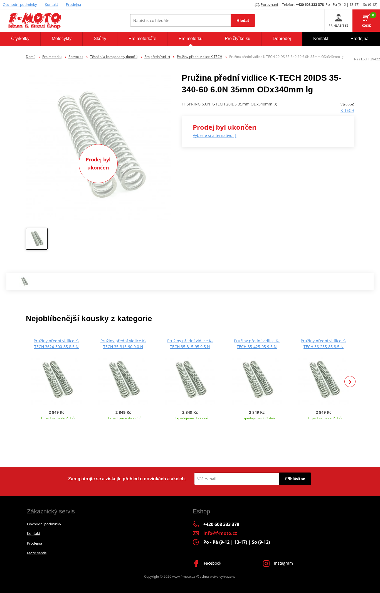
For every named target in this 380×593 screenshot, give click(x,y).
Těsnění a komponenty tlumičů (113, 56)
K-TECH (347, 110)
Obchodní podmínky (20, 4)
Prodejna (73, 4)
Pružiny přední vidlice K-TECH (199, 56)
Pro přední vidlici (157, 56)
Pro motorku (51, 56)
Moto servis (36, 552)
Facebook (212, 563)
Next (350, 381)
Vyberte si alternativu (213, 135)
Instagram (283, 563)
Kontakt (51, 4)
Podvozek (75, 56)
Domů (30, 56)
